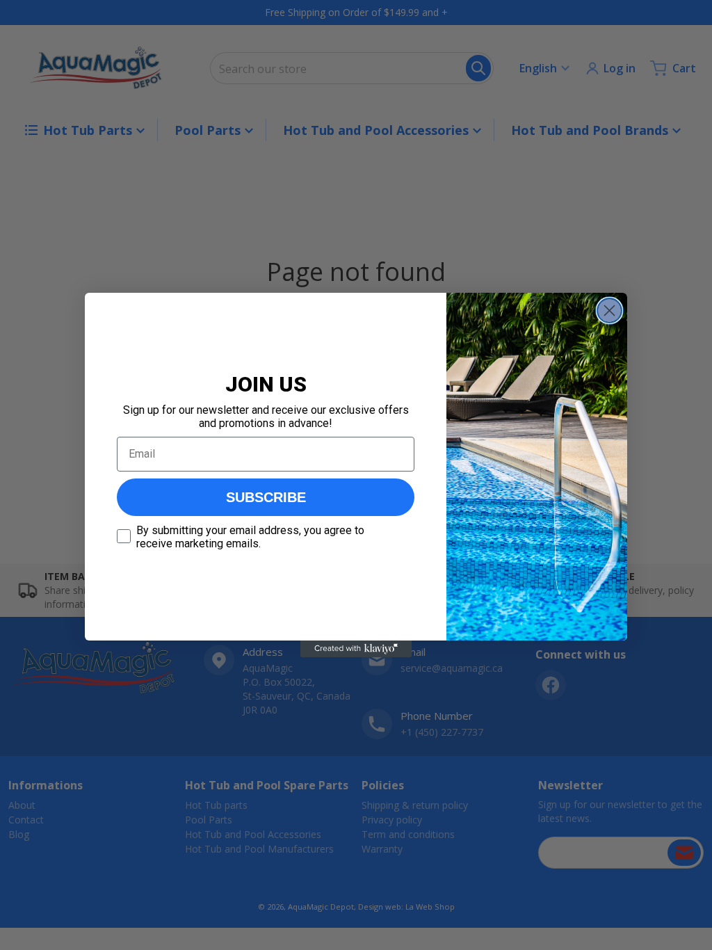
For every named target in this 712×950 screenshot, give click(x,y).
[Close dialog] (609, 310)
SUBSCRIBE (266, 497)
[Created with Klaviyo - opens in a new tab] (356, 649)
